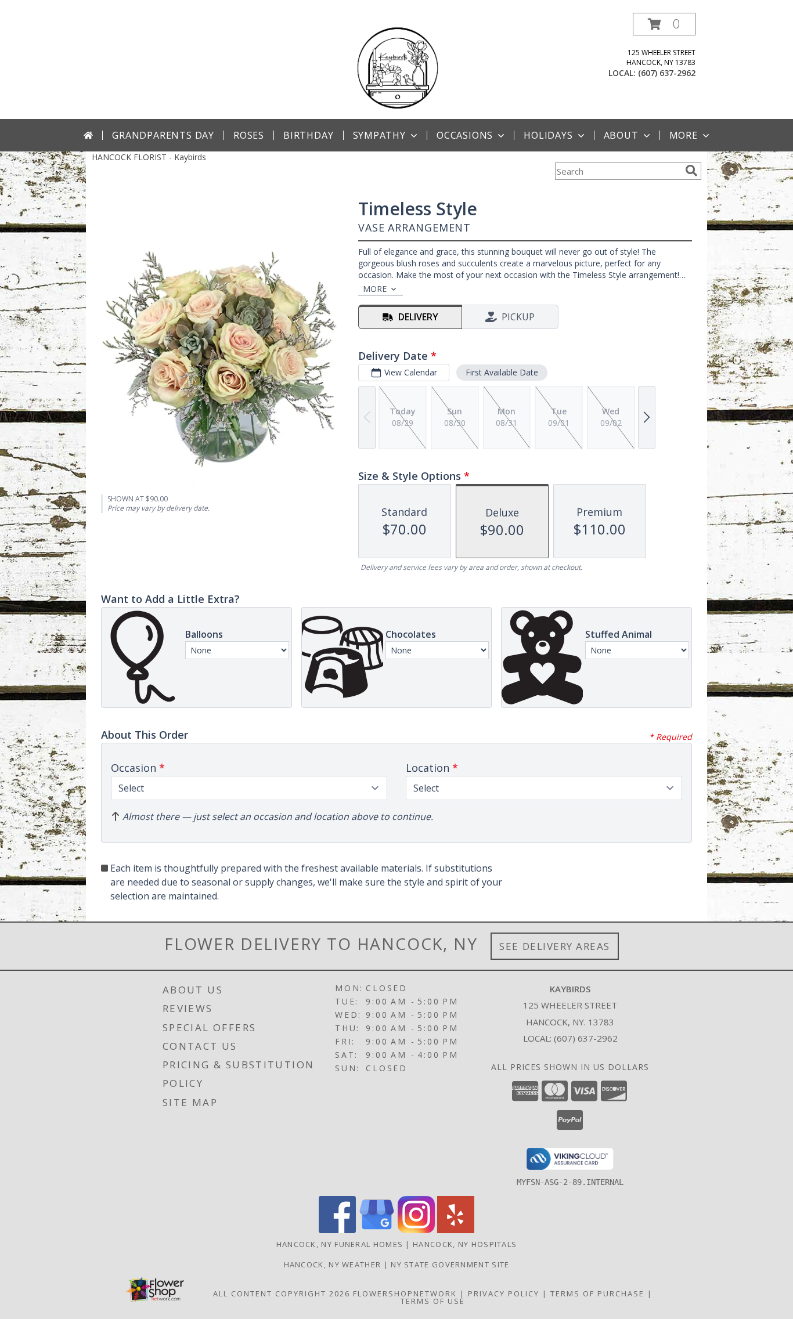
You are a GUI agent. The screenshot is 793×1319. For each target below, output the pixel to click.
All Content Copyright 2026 (281, 1293)
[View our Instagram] (416, 1229)
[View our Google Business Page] (376, 1229)
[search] (691, 170)
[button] (664, 24)
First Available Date (502, 372)
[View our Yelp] (455, 1229)
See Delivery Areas (554, 946)
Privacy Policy (503, 1293)
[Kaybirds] (396, 65)
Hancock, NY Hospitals (465, 1244)
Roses (248, 135)
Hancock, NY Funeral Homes (339, 1244)
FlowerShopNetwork (405, 1293)
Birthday (308, 135)
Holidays (548, 135)
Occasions (465, 135)
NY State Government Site (450, 1264)
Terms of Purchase (597, 1293)
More (683, 135)
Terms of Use (433, 1301)
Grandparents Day (163, 135)
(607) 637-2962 (666, 72)
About (621, 135)
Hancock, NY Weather (332, 1264)
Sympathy (379, 135)
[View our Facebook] (337, 1229)
